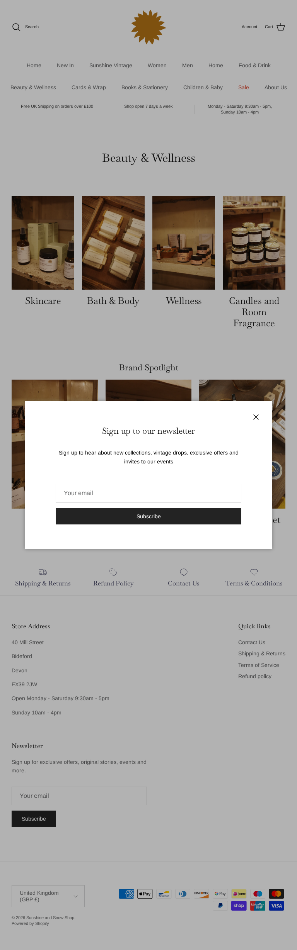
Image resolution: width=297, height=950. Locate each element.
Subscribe (149, 516)
